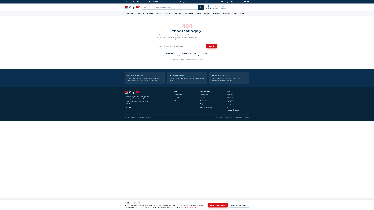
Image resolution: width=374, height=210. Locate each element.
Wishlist (215, 7)
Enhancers (216, 13)
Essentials (226, 13)
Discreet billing (204, 2)
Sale (175, 101)
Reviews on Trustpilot (132, 2)
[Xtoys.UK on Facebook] (245, 1)
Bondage (207, 13)
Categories (140, 13)
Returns (202, 98)
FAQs (201, 104)
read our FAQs (198, 59)
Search (211, 46)
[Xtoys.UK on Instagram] (248, 1)
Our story (229, 95)
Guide (242, 13)
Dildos (158, 13)
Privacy (229, 104)
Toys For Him (188, 13)
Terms (228, 107)
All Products (130, 13)
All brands (230, 98)
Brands (235, 13)
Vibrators (150, 13)
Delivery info (204, 95)
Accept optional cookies (218, 205)
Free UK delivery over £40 (226, 2)
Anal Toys (167, 13)
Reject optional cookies (239, 205)
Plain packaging (185, 2)
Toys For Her (177, 13)
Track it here (188, 59)
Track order (203, 101)
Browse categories (189, 53)
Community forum (206, 107)
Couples (198, 13)
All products (170, 53)
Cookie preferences (233, 110)
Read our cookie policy (190, 207)
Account (208, 7)
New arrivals (178, 95)
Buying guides (231, 101)
